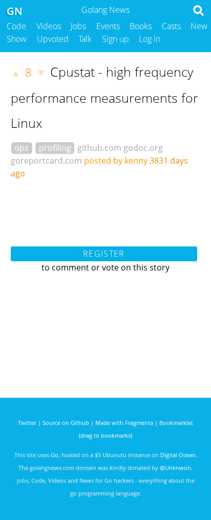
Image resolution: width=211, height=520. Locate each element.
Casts (171, 26)
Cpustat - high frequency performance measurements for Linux (104, 97)
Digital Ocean (178, 455)
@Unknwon (175, 467)
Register (103, 253)
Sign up (115, 38)
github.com (99, 147)
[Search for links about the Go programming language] (200, 13)
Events (108, 26)
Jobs (78, 26)
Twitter (27, 422)
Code (16, 26)
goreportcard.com (46, 160)
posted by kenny (115, 160)
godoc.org (143, 147)
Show (17, 38)
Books (141, 26)
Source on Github (66, 422)
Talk (85, 38)
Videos (48, 26)
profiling (55, 147)
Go (54, 455)
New (199, 26)
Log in (149, 38)
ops (21, 147)
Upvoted (53, 38)
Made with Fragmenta (124, 422)
